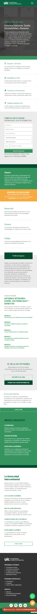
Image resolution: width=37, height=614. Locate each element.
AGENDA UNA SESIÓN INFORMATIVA (18, 382)
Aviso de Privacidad (11, 595)
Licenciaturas (9, 581)
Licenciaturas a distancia (12, 569)
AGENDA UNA (25, 609)
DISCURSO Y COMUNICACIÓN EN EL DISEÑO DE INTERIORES (18, 323)
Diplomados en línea (11, 574)
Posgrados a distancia (12, 571)
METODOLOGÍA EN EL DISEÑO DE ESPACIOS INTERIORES (18, 316)
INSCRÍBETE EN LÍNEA (18, 377)
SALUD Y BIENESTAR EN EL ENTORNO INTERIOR (18, 331)
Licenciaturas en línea (11, 567)
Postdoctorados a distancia (13, 573)
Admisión (8, 592)
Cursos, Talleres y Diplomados (14, 585)
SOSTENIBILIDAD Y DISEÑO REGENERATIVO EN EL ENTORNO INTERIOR (18, 338)
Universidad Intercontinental (13, 593)
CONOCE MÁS (18, 409)
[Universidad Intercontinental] (13, 4)
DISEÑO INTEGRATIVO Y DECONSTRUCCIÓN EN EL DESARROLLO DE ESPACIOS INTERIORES (18, 346)
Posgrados (9, 583)
